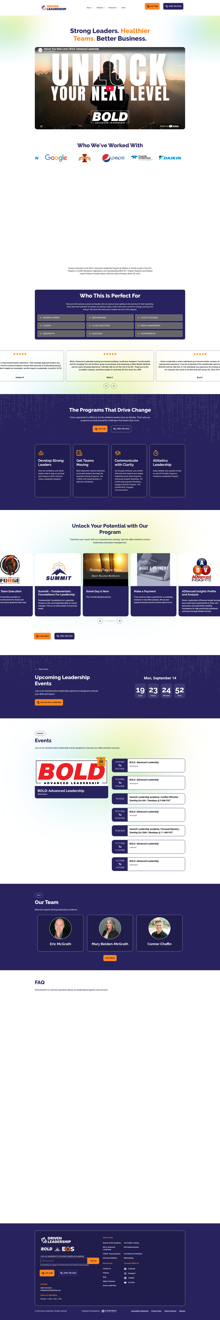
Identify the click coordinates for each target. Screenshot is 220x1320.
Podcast (106, 1273)
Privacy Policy (156, 1311)
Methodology (128, 1258)
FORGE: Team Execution (112, 1254)
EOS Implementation (131, 1247)
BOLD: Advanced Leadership (109, 1248)
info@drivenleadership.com (50, 1290)
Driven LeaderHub (109, 1285)
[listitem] (110, 365)
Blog (104, 1277)
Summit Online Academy (112, 1243)
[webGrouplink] (109, 1311)
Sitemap (182, 1311)
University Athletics (110, 1258)
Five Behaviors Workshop (133, 1254)
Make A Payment (109, 1281)
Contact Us (107, 1269)
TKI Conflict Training (131, 1243)
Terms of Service (170, 1311)
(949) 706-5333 (46, 1288)
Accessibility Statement (139, 1311)
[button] (90, 8)
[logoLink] (53, 8)
